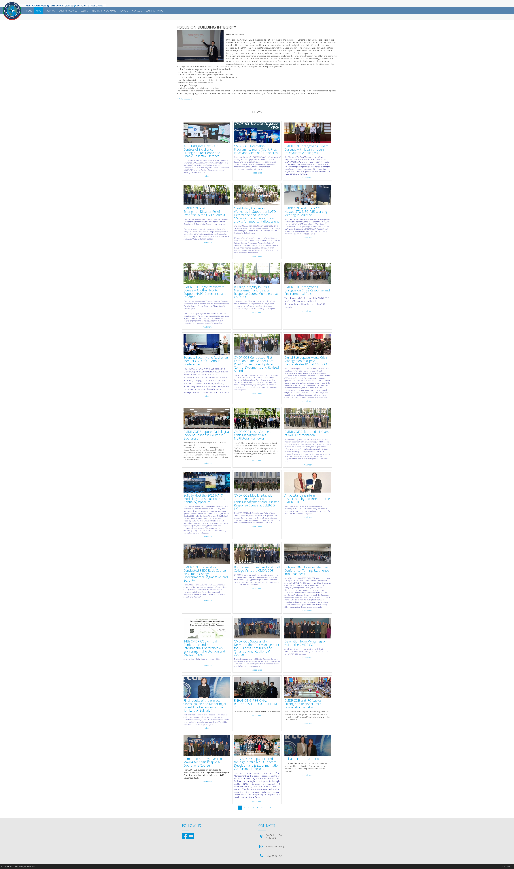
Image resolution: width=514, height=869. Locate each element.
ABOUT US (50, 10)
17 (270, 807)
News (38, 10)
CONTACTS (137, 10)
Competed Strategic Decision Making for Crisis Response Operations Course (204, 762)
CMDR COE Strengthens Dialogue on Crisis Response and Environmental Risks (307, 290)
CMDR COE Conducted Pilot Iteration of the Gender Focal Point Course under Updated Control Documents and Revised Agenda (256, 364)
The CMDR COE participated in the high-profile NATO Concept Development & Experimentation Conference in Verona (256, 763)
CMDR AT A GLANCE (68, 10)
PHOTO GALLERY (184, 98)
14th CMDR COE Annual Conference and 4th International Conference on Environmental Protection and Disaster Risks (204, 648)
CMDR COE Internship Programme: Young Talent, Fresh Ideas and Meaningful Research (256, 149)
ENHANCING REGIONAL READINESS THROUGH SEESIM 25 (255, 704)
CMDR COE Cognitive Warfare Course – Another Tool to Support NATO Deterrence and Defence (205, 292)
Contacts (506, 866)
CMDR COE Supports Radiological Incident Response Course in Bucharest (207, 435)
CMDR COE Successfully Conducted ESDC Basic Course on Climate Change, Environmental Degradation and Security (206, 574)
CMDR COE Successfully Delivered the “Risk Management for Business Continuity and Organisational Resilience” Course (256, 648)
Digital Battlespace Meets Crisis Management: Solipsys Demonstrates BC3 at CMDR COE (307, 361)
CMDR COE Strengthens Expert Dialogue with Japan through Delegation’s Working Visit (306, 149)
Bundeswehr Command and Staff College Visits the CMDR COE (257, 569)
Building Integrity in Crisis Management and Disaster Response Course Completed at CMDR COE (256, 292)
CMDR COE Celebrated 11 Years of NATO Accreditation (306, 433)
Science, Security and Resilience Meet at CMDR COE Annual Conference (206, 361)
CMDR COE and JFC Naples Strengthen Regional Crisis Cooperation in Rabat (303, 704)
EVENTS (84, 10)
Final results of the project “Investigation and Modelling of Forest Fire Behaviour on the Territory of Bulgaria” (205, 705)
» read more (207, 176)
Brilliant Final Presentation (302, 759)
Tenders (124, 10)
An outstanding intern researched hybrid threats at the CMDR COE (307, 499)
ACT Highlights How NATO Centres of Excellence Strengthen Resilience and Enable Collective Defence (202, 151)
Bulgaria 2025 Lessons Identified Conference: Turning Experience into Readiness (307, 571)
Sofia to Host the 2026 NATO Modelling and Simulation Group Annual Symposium (206, 499)
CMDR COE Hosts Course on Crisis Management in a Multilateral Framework (253, 435)
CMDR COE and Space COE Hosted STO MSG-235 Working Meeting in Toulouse (305, 212)
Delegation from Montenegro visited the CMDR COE (304, 643)
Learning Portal (154, 10)
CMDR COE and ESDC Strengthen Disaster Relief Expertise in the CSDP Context (204, 212)
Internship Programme (104, 10)
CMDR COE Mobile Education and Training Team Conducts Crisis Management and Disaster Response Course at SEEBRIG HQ (256, 502)
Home (29, 10)
